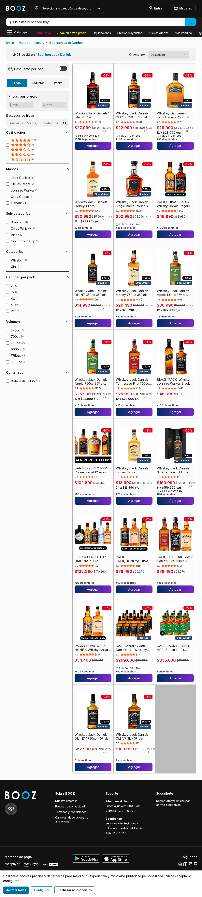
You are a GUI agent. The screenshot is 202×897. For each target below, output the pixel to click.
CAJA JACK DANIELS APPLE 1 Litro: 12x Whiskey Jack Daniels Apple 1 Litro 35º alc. (173, 648)
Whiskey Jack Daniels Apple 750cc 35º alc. (91, 381)
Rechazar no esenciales (75, 890)
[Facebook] (185, 864)
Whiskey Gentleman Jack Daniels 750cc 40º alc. (175, 115)
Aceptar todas (16, 890)
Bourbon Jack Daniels (66, 43)
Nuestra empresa (66, 801)
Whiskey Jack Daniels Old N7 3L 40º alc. (132, 736)
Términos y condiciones (70, 812)
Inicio (10, 43)
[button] (101, 22)
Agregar (93, 146)
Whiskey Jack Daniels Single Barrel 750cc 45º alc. (134, 204)
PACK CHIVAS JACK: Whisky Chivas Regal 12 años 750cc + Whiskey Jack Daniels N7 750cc (174, 204)
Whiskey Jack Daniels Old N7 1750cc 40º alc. (92, 736)
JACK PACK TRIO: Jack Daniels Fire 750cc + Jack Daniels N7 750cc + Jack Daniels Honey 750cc (175, 559)
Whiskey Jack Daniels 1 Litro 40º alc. (92, 115)
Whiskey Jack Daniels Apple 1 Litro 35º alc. (173, 293)
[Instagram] (180, 864)
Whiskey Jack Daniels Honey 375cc (132, 470)
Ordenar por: (138, 54)
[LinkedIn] (195, 864)
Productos (38, 83)
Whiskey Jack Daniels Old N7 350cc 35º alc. (91, 293)
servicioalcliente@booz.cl (122, 823)
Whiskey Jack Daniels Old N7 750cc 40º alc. (132, 115)
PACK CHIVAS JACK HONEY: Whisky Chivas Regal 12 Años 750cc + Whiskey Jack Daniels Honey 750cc (92, 648)
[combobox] (168, 55)
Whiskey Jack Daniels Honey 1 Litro (91, 204)
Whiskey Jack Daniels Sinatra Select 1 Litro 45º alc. (173, 470)
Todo (17, 83)
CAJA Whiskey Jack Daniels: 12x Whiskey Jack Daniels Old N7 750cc (131, 648)
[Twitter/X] (190, 864)
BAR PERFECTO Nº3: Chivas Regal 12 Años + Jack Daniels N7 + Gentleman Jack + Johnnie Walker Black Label (92, 470)
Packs (58, 83)
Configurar (42, 890)
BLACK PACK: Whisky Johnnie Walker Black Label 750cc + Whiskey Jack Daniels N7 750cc (174, 381)
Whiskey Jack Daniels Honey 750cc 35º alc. (132, 293)
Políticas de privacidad (70, 806)
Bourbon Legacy (31, 43)
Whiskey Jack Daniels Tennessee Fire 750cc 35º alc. (132, 381)
